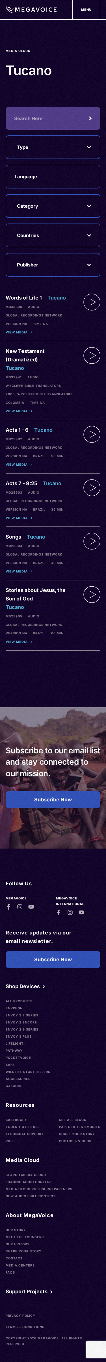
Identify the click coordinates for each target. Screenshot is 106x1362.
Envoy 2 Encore (21, 1022)
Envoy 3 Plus (19, 1036)
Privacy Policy (20, 1316)
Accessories (18, 1079)
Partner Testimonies (79, 1127)
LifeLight (14, 1044)
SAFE (10, 1065)
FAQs (10, 1272)
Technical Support (25, 1134)
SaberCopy (16, 1120)
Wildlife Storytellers (28, 1072)
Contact (14, 1258)
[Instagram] (20, 907)
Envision (14, 1008)
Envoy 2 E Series (22, 1015)
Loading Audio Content (29, 1182)
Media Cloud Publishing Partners (39, 1189)
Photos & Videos (75, 1141)
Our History (18, 1244)
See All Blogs (72, 1120)
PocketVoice (18, 1058)
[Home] (31, 9)
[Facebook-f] (8, 907)
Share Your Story (77, 1134)
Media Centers (20, 1265)
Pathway (14, 1051)
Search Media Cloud (26, 1175)
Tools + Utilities (22, 1127)
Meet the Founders (25, 1237)
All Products (19, 1001)
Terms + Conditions (25, 1327)
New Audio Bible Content (30, 1196)
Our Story (16, 1230)
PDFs (10, 1141)
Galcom (13, 1086)
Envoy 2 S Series (22, 1029)
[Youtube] (31, 907)
